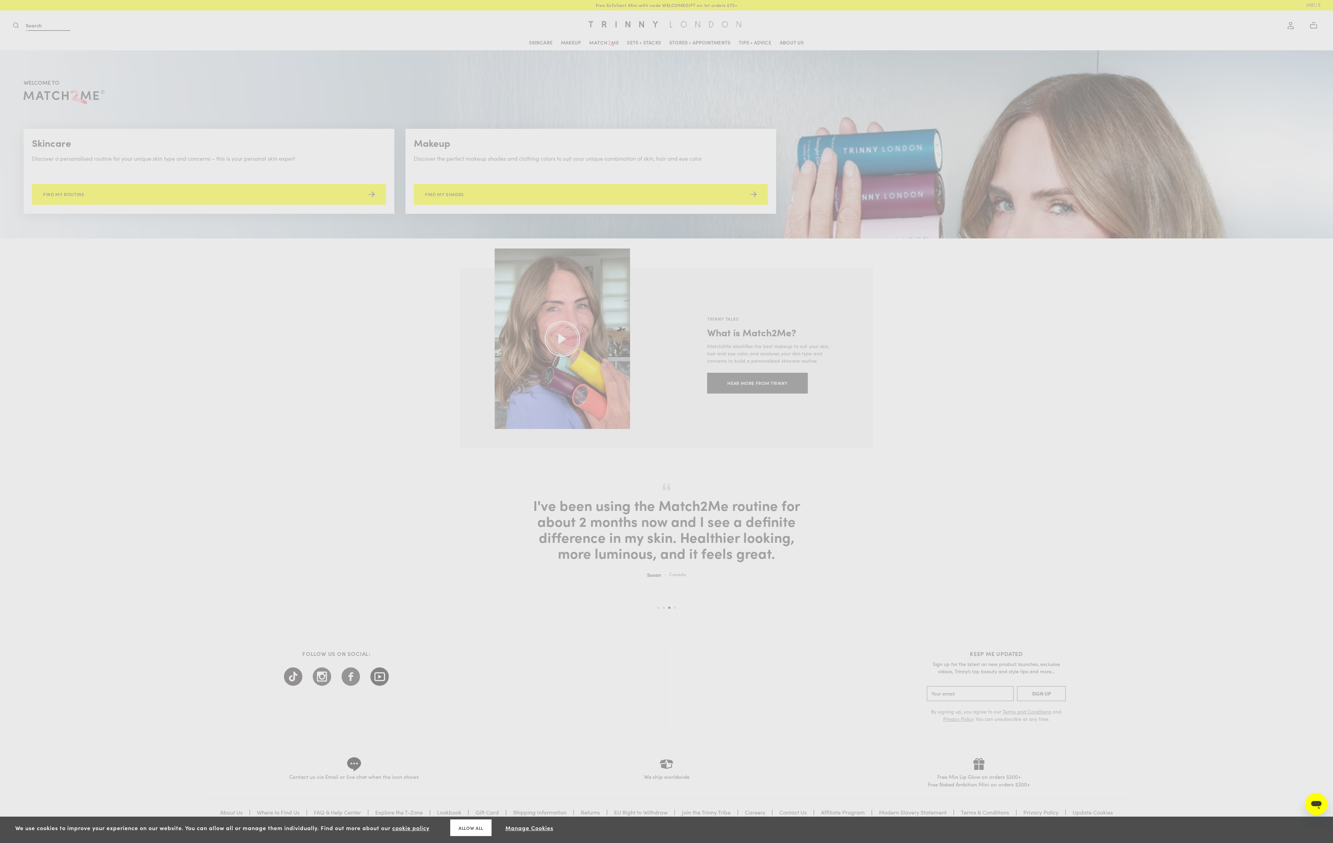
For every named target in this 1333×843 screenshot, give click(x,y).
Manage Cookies (529, 828)
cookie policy (410, 828)
